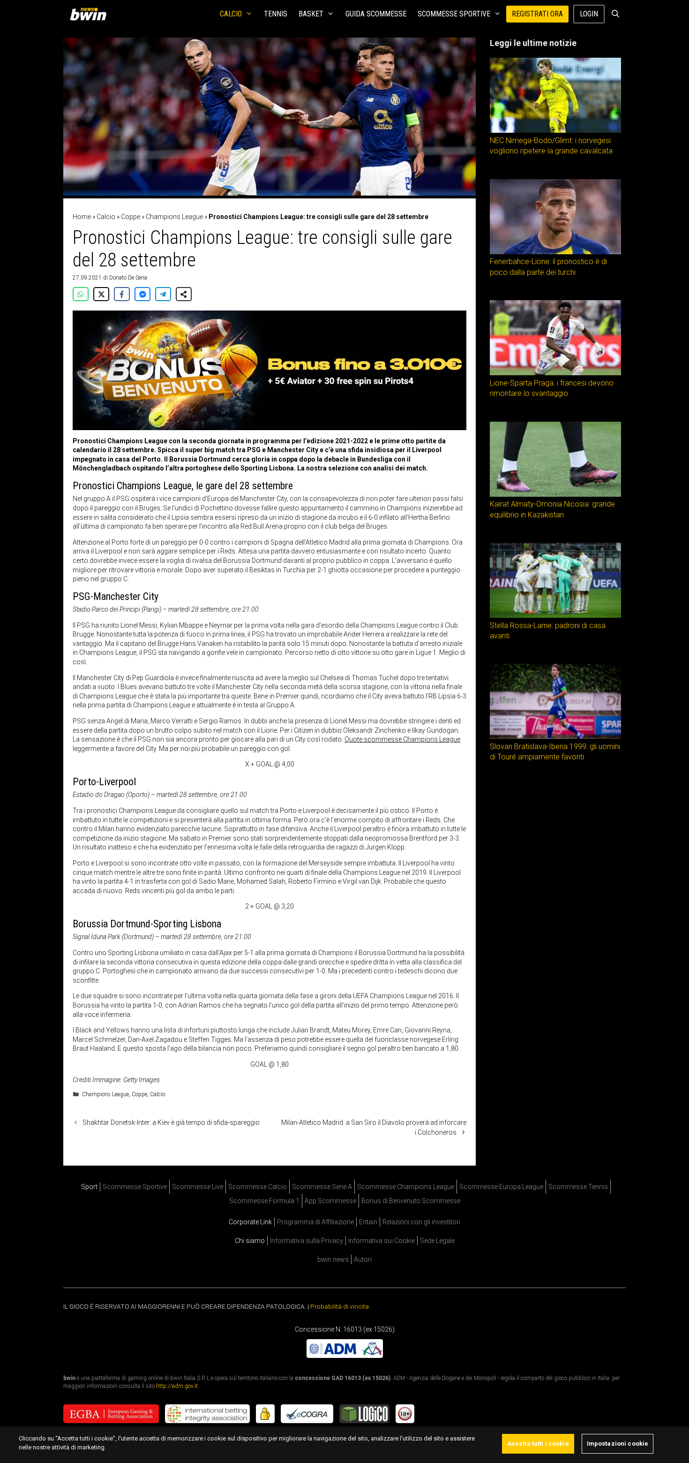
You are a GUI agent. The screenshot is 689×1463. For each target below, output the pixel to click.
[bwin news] (90, 14)
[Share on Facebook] (122, 294)
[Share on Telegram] (163, 294)
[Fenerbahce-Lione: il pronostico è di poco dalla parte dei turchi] (555, 252)
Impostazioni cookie (617, 1443)
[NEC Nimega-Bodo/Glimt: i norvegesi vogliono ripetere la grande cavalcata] (555, 130)
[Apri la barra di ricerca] (615, 14)
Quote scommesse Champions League (402, 739)
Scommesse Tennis (578, 1186)
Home (82, 216)
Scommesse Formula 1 (264, 1201)
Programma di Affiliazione (315, 1222)
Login (589, 13)
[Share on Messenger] (142, 294)
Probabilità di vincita (339, 1306)
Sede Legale (437, 1240)
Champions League (174, 216)
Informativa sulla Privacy (306, 1240)
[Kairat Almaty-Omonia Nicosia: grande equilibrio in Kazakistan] (555, 494)
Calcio (231, 13)
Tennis (275, 13)
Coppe (130, 216)
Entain (368, 1222)
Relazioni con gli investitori (421, 1222)
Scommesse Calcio (257, 1186)
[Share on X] (101, 294)
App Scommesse (330, 1201)
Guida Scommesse (375, 13)
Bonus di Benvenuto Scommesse (410, 1201)
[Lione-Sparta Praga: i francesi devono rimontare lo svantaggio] (555, 373)
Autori (363, 1259)
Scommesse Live (197, 1186)
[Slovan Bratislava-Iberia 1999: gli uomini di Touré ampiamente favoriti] (555, 736)
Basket (311, 13)
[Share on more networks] (184, 294)
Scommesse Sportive (454, 13)
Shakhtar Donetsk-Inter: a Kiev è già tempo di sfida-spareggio (171, 1122)
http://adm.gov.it (177, 1386)
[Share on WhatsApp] (81, 294)
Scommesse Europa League (501, 1186)
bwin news (333, 1259)
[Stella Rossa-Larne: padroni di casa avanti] (555, 615)
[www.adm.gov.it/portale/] (345, 1355)
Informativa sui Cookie (381, 1240)
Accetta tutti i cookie (538, 1443)
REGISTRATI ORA (537, 13)
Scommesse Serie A (322, 1186)
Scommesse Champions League (405, 1186)
